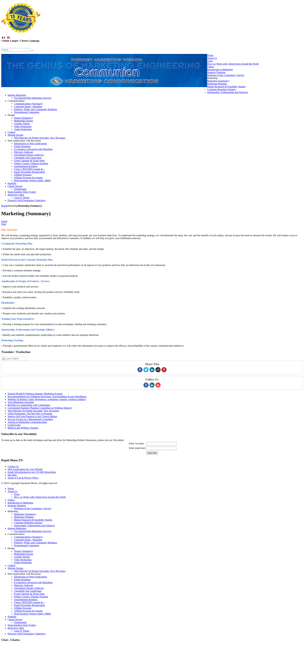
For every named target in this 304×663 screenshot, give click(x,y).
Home (4, 205)
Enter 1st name (136, 443)
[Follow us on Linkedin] (152, 385)
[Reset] (32, 50)
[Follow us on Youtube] (158, 385)
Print (3, 224)
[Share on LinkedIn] (152, 369)
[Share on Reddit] (158, 369)
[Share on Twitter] (146, 369)
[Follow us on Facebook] (146, 385)
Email (4, 221)
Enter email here (137, 448)
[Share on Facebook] (139, 369)
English (15, 358)
